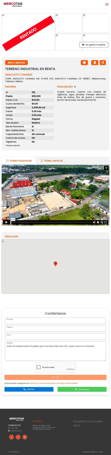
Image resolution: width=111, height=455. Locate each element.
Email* (9, 335)
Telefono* (10, 327)
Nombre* (10, 319)
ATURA (101, 452)
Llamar (30, 389)
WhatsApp (83, 389)
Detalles (10, 86)
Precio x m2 (12, 100)
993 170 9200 (14, 428)
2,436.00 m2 (38, 107)
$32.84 (35, 100)
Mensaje (9, 343)
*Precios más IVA (13, 145)
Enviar (55, 377)
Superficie (11, 107)
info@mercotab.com (16, 431)
